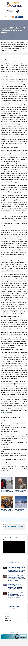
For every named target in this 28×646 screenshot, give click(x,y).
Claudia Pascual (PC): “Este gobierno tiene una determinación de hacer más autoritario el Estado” (16, 595)
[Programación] (16, 17)
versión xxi (15, 526)
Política (7, 614)
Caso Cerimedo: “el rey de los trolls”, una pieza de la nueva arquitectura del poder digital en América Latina (16, 578)
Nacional (7, 612)
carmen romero (11, 524)
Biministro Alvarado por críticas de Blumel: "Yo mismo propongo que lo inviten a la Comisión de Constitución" (16, 586)
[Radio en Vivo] (13, 17)
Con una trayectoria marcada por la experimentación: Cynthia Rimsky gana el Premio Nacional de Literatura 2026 (16, 569)
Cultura (14, 56)
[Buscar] (18, 17)
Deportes (7, 618)
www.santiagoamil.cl (7, 412)
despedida (18, 524)
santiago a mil (6, 526)
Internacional (8, 620)
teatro (11, 526)
